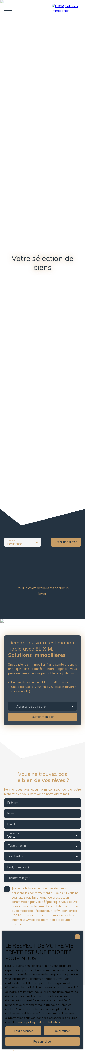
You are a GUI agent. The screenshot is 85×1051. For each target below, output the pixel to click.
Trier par (11, 540)
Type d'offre (13, 833)
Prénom (12, 803)
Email (11, 824)
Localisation (16, 856)
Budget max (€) (18, 867)
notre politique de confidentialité (40, 1022)
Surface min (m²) (19, 878)
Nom (10, 813)
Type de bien (17, 846)
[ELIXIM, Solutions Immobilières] (66, 8)
